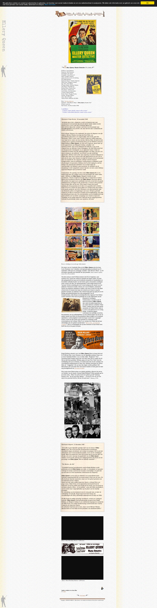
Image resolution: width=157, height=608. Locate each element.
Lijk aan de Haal (79, 368)
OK (147, 3)
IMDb (64, 591)
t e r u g (82, 595)
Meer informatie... (51, 4)
